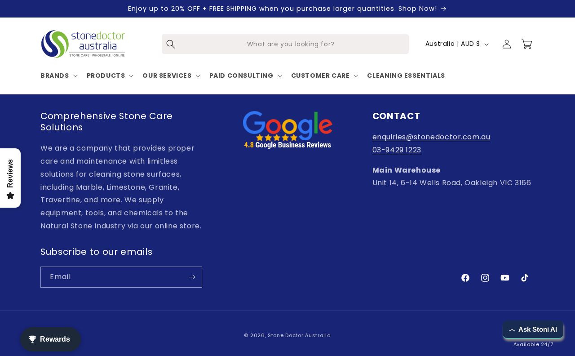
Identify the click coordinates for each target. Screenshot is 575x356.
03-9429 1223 (396, 150)
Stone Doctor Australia (299, 335)
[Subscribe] (192, 277)
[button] (58, 75)
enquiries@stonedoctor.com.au (431, 137)
